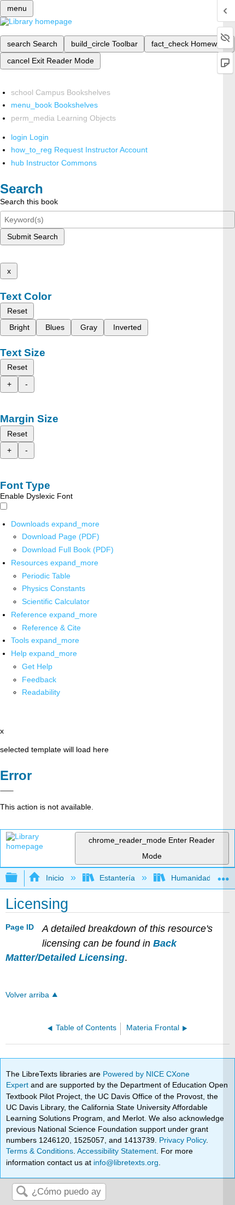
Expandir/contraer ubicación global (224, 875)
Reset (17, 310)
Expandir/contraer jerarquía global (18, 878)
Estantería (117, 877)
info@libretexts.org (124, 1162)
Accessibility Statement (116, 1151)
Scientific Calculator (56, 601)
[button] (39, 679)
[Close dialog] (7, 790)
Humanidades (195, 877)
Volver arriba (27, 995)
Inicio (55, 877)
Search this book (29, 201)
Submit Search (32, 236)
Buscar (22, 1192)
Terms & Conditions (39, 1151)
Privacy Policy (182, 1140)
